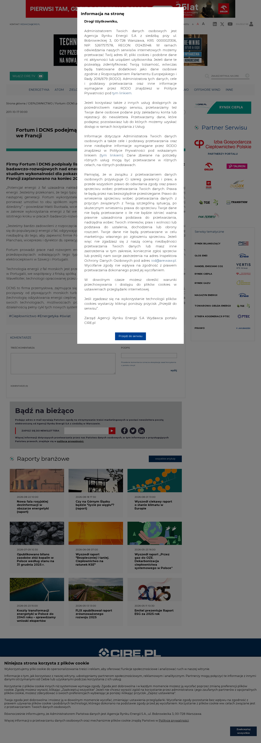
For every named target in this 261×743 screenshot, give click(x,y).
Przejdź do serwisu (130, 336)
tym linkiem (111, 155)
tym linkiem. (122, 93)
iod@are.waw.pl (163, 261)
